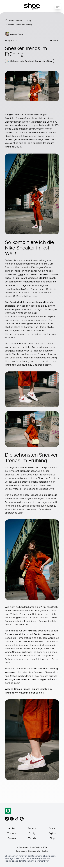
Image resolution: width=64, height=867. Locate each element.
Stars (52, 828)
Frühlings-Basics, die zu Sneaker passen (28, 364)
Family (32, 833)
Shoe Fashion (15, 20)
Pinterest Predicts (48, 478)
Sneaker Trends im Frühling (19, 24)
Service (32, 828)
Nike (20, 274)
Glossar (12, 838)
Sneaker (39, 128)
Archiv (12, 828)
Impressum (21, 851)
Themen (11, 833)
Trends (32, 838)
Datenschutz (34, 851)
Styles (52, 833)
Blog (29, 20)
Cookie (44, 851)
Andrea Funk (16, 34)
